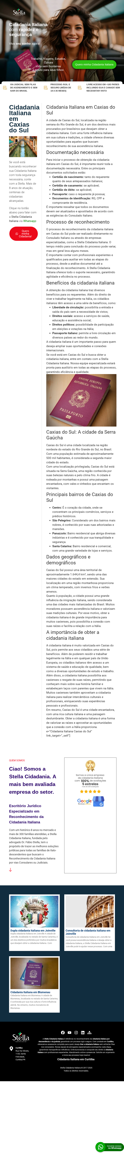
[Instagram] (76, 1032)
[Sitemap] (89, 1032)
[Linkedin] (83, 1032)
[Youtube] (69, 1032)
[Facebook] (63, 1032)
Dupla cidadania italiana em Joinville (32, 930)
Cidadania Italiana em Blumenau (30, 992)
